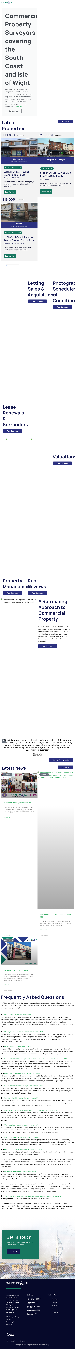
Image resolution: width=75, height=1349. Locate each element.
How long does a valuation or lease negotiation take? (23, 1149)
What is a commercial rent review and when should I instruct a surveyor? (30, 1110)
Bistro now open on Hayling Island (16, 970)
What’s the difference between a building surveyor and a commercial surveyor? (33, 1196)
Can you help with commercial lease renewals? (21, 1098)
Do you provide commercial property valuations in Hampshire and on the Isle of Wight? (35, 1059)
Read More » (7, 817)
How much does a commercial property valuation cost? (24, 1086)
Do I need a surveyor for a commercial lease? (20, 1172)
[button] (73, 2)
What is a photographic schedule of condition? (21, 1125)
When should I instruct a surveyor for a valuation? (22, 1073)
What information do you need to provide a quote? (22, 1137)
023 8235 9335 (33, 1310)
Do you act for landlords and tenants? (18, 1046)
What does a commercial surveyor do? (18, 1015)
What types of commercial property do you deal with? (23, 1032)
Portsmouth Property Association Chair (18, 803)
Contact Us (13, 111)
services (19, 106)
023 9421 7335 (33, 1303)
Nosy (47, 1345)
